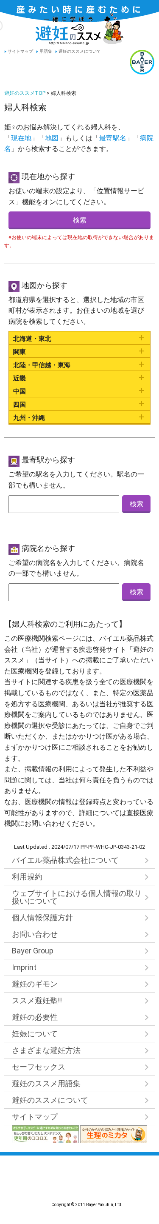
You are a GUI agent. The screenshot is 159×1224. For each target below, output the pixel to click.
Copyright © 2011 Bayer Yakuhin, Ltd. (79, 1184)
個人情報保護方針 (42, 917)
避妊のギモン (35, 983)
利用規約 (27, 876)
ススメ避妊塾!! (37, 1000)
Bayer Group (32, 950)
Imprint (24, 967)
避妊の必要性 (35, 1017)
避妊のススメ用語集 (46, 1083)
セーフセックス (38, 1066)
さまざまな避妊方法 (46, 1050)
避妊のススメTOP (24, 93)
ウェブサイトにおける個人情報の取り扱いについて (77, 897)
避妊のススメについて (80, 51)
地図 (52, 138)
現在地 (21, 138)
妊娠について (35, 1033)
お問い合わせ (35, 934)
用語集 (45, 51)
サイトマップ (20, 51)
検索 (79, 220)
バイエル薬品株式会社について (65, 860)
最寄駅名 (112, 138)
